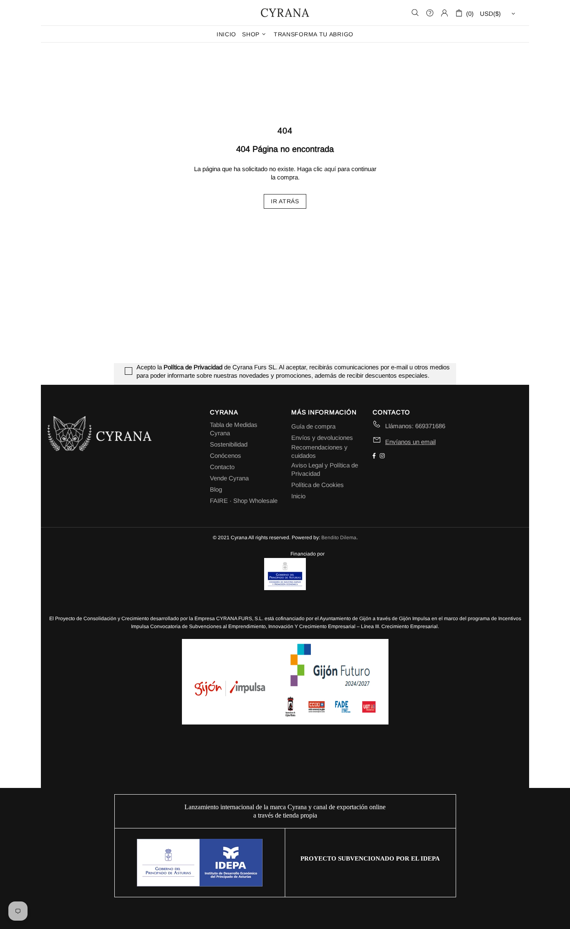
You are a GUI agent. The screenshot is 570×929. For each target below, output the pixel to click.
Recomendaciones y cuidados (319, 451)
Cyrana (285, 12)
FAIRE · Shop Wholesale (243, 500)
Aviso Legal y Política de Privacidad (324, 469)
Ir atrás (285, 201)
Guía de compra (313, 426)
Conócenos (225, 455)
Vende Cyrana (229, 478)
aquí (330, 168)
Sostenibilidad (228, 444)
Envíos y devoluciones (322, 437)
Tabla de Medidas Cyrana (233, 429)
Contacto (222, 466)
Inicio (298, 496)
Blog (216, 489)
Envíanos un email (410, 441)
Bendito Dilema (338, 537)
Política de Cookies (317, 484)
